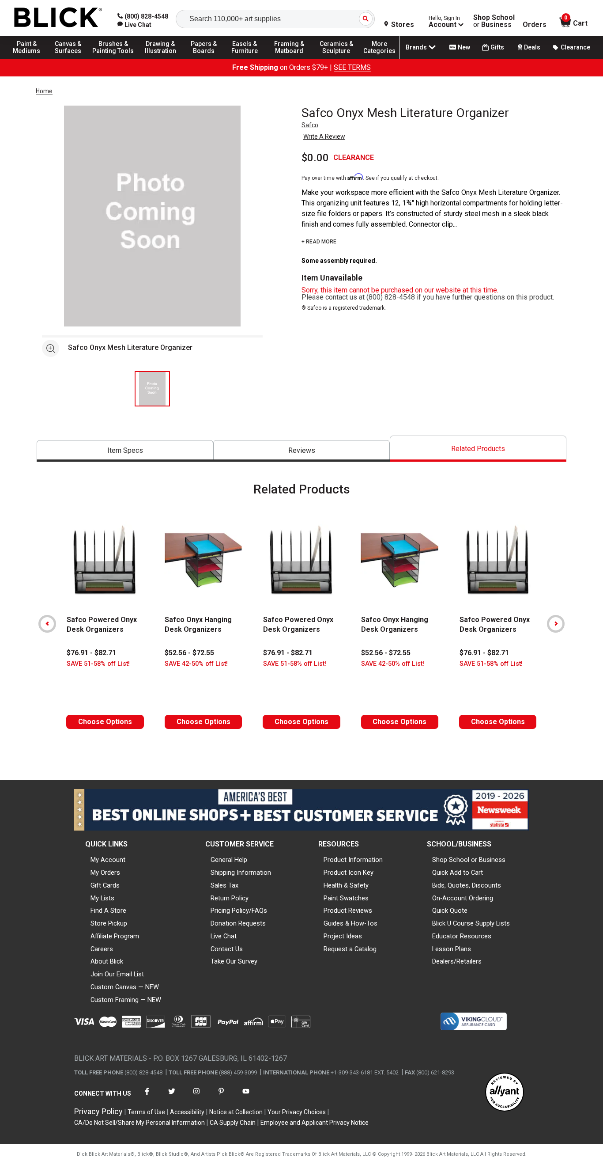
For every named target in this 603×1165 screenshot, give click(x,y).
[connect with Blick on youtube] (246, 1097)
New (464, 47)
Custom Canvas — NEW (124, 987)
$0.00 (315, 158)
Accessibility (187, 1112)
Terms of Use (146, 1112)
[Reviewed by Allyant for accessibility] (504, 1092)
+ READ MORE (319, 242)
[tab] (125, 451)
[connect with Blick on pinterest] (221, 1097)
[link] (134, 24)
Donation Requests (238, 923)
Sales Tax (224, 885)
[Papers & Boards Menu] (208, 58)
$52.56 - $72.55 (189, 653)
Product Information (353, 860)
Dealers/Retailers (457, 961)
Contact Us (227, 949)
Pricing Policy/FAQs (239, 911)
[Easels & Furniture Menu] (247, 58)
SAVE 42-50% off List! (196, 664)
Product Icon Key (348, 873)
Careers (101, 949)
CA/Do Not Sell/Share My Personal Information (139, 1122)
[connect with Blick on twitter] (172, 1097)
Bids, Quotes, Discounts (466, 885)
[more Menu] (380, 58)
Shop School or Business (468, 860)
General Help (229, 860)
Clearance (575, 47)
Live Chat (224, 936)
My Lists (102, 898)
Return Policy (230, 898)
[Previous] (47, 624)
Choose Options (105, 721)
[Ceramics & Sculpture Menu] (336, 58)
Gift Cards (105, 885)
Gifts (497, 47)
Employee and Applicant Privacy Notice (314, 1122)
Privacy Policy (98, 1111)
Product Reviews (348, 911)
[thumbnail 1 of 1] (152, 388)
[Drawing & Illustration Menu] (161, 58)
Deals (532, 47)
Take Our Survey (234, 961)
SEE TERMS (352, 67)
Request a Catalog (350, 949)
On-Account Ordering (462, 898)
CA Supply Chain (233, 1122)
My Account (107, 860)
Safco (310, 125)
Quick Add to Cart (457, 873)
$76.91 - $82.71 (91, 653)
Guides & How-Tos (350, 923)
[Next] (556, 624)
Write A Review (324, 136)
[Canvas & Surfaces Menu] (70, 58)
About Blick (106, 961)
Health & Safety (346, 885)
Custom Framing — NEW (125, 1000)
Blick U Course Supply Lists (471, 923)
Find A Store (108, 911)
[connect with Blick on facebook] (147, 1097)
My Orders (105, 873)
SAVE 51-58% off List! (98, 664)
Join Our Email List (117, 974)
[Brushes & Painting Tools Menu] (113, 58)
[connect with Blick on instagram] (196, 1097)
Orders (534, 24)
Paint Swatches (346, 898)
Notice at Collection (236, 1112)
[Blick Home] (58, 18)
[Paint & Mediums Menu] (31, 58)
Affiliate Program (114, 936)
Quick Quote (449, 911)
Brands (416, 47)
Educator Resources (461, 936)
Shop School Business (494, 21)
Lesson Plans (451, 949)
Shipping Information (241, 873)
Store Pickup (108, 923)
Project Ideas (343, 936)
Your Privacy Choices (297, 1112)
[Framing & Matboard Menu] (289, 58)
